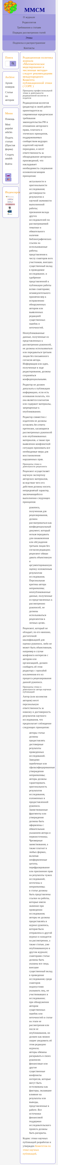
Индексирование (15, 192)
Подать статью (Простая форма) (10, 143)
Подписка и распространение (29, 43)
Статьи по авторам (9, 96)
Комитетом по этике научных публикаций (37, 1150)
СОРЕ (28, 86)
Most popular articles (9, 128)
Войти (8, 164)
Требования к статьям (29, 27)
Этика (29, 37)
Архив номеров (10, 85)
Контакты (29, 48)
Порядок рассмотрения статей (29, 32)
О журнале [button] (29, 17)
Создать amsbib (9, 156)
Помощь (9, 119)
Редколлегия (29, 22)
